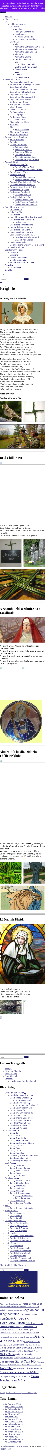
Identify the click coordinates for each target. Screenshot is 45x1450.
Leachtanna (20, 34)
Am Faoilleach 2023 (14, 1421)
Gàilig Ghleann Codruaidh (13, 1347)
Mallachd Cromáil (18, 109)
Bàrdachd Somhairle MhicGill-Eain (25, 182)
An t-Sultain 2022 (13, 1426)
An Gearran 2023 (13, 1419)
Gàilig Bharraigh (6, 1345)
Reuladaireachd (22, 77)
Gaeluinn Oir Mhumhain (22, 1332)
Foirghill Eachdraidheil (20, 104)
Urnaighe (14, 255)
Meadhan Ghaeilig (13, 1071)
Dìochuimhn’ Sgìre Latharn (27, 159)
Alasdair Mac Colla (23, 149)
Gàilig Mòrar (21, 1354)
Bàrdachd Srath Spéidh (25, 179)
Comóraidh (7, 1318)
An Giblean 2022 (12, 1434)
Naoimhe (14, 252)
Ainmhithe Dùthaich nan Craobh (29, 46)
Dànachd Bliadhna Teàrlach (22, 184)
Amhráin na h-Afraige (19, 172)
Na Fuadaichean (17, 112)
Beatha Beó (15, 41)
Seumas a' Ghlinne (27, 1393)
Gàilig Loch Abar (16, 1350)
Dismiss (41, 8)
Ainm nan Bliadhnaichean (21, 82)
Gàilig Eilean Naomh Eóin (32, 1345)
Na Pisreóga (15, 267)
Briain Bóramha (17, 139)
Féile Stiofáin (16, 212)
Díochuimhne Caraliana (25, 157)
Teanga (8, 1068)
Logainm (9, 1078)
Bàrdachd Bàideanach (25, 177)
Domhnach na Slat (18, 260)
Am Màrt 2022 (11, 1436)
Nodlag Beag (20, 222)
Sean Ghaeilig (11, 1073)
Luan (17, 72)
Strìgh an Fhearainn (19, 134)
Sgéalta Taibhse (17, 247)
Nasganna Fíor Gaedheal (26, 39)
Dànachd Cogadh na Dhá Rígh (23, 187)
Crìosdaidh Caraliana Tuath (27, 237)
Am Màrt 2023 (11, 1416)
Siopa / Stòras (11, 19)
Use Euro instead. (29, 8)
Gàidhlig (8, 270)
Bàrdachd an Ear (17, 174)
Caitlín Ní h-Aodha (23, 154)
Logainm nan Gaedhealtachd (23, 1081)
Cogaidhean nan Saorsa (20, 99)
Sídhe (35, 1393)
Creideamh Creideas (14, 250)
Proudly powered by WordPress (14, 1446)
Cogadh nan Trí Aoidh (19, 94)
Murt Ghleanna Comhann (26, 89)
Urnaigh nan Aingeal (19, 257)
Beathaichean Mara (24, 59)
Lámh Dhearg (16, 107)
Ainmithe (19, 54)
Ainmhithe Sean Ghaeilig (26, 52)
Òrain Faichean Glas (24, 199)
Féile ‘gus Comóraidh (24, 31)
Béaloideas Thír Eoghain (21, 229)
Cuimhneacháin (22, 147)
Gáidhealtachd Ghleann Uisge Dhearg (27, 245)
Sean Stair (14, 124)
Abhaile (8, 16)
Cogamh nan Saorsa (24, 239)
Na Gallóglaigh (16, 114)
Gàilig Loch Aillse (31, 1351)
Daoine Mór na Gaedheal (16, 137)
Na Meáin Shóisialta (24, 36)
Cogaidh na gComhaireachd (22, 97)
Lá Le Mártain (16, 209)
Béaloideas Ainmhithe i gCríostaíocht (26, 217)
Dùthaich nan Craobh (19, 102)
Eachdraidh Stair (12, 79)
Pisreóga (2, 1393)
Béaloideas (15, 214)
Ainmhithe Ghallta (23, 57)
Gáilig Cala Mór (25, 1361)
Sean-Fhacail (11, 1076)
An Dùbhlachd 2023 (14, 1409)
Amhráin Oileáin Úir (19, 164)
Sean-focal (17, 1393)
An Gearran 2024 (13, 1404)
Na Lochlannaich (17, 119)
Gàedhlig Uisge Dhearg (27, 1337)
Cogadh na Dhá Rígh (19, 87)
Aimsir (18, 44)
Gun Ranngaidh (14, 1337)
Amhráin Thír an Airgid (25, 167)
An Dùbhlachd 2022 (14, 1424)
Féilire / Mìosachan (18, 24)
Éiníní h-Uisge (21, 69)
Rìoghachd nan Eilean (19, 122)
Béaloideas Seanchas (14, 207)
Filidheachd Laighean (19, 189)
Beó (6, 21)
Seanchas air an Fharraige (22, 232)
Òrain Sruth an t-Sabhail (26, 204)
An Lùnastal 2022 (13, 1429)
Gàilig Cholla (18, 1344)
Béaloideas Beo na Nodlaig (22, 219)
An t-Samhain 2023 (14, 1411)
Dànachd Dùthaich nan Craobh (28, 169)
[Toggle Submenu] (25, 1093)
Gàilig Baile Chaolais (32, 1342)
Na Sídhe (9, 265)
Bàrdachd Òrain (12, 162)
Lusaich (18, 74)
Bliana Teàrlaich (22, 129)
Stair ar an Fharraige (19, 132)
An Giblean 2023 (12, 1414)
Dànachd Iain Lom (23, 194)
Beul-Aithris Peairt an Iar (21, 227)
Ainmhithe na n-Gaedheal (26, 49)
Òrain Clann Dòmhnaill (20, 192)
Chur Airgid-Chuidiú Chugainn (13, 1265)
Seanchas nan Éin (18, 242)
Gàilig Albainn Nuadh (22, 1338)
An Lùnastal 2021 (13, 1441)
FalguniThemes (7, 1448)
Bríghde (13, 142)
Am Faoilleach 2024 (14, 1406)
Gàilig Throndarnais (24, 1357)
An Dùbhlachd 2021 (14, 1439)
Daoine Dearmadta (18, 144)
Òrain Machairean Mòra (20, 197)
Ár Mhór (18, 29)
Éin (16, 62)
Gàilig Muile (7, 1354)
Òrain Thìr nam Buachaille (26, 202)
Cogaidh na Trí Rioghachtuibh (23, 92)
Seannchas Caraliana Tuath (22, 234)
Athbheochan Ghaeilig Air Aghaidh (25, 84)
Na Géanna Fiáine (18, 117)
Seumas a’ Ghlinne (23, 152)
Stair (12, 127)
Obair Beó (14, 26)
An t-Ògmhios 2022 (14, 1431)
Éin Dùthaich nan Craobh (26, 67)
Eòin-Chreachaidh (28, 64)
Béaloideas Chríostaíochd (21, 224)
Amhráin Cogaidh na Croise (22, 262)
